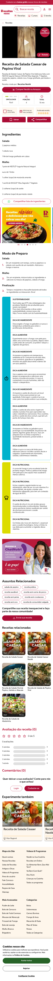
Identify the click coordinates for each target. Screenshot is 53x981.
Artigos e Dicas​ (8, 869)
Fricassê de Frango (10, 921)
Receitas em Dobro (34, 861)
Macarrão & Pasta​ (33, 921)
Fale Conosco (7, 880)
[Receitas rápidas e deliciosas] (26, 225)
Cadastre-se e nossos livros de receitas (26, 2)
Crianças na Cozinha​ (34, 879)
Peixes (29, 929)
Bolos (28, 906)
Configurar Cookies (26, 976)
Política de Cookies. (22, 955)
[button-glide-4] (33, 244)
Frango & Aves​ (32, 917)
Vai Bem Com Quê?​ (34, 871)
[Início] (7, 12)
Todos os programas (34, 883)
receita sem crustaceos (34, 597)
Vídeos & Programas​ (10, 873)
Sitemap (5, 892)
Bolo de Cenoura (9, 910)
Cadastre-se (33, 788)
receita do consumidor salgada (35, 602)
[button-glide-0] (22, 244)
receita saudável (11, 592)
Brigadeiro (6, 933)
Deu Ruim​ (30, 875)
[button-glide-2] (27, 244)
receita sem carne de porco (35, 592)
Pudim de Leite (8, 906)
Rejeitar (26, 968)
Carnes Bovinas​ (32, 913)
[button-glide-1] (24, 244)
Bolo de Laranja (8, 925)
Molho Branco (8, 929)
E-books (47, 16)
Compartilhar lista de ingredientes (29, 201)
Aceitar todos (26, 961)
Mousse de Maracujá (10, 917)
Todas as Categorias (34, 933)
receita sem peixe (11, 597)
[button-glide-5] (35, 244)
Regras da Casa (8, 888)
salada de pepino (11, 587)
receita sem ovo (11, 602)
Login (16, 788)
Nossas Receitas (8, 861)
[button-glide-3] (30, 244)
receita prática (30, 587)
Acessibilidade (8, 884)
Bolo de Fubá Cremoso (11, 913)
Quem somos (7, 857)
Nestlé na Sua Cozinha (35, 857)
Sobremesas (31, 910)
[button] (39, 119)
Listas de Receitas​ (9, 865)
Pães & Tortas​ (31, 925)
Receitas (21, 16)
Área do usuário (8, 877)
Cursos (34, 16)
